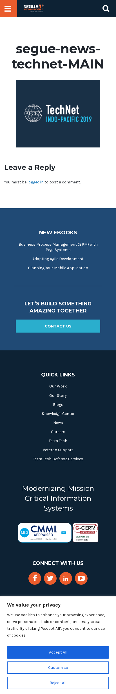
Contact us (58, 326)
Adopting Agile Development (58, 258)
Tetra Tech (58, 440)
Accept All (58, 652)
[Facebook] (35, 578)
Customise (58, 667)
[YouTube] (81, 578)
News (58, 422)
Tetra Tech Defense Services (58, 459)
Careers (58, 431)
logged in (35, 182)
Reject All (58, 682)
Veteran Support (58, 449)
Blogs (58, 404)
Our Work (58, 386)
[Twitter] (50, 578)
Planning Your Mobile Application (58, 267)
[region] (58, 645)
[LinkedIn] (65, 579)
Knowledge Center (58, 413)
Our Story (58, 395)
